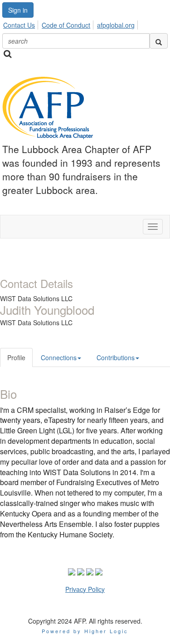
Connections (59, 357)
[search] (159, 41)
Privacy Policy (85, 589)
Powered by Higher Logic (85, 631)
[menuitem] (21, 24)
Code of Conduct (66, 25)
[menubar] (71, 24)
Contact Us (19, 25)
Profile (16, 357)
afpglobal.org (116, 25)
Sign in (18, 10)
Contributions (116, 357)
